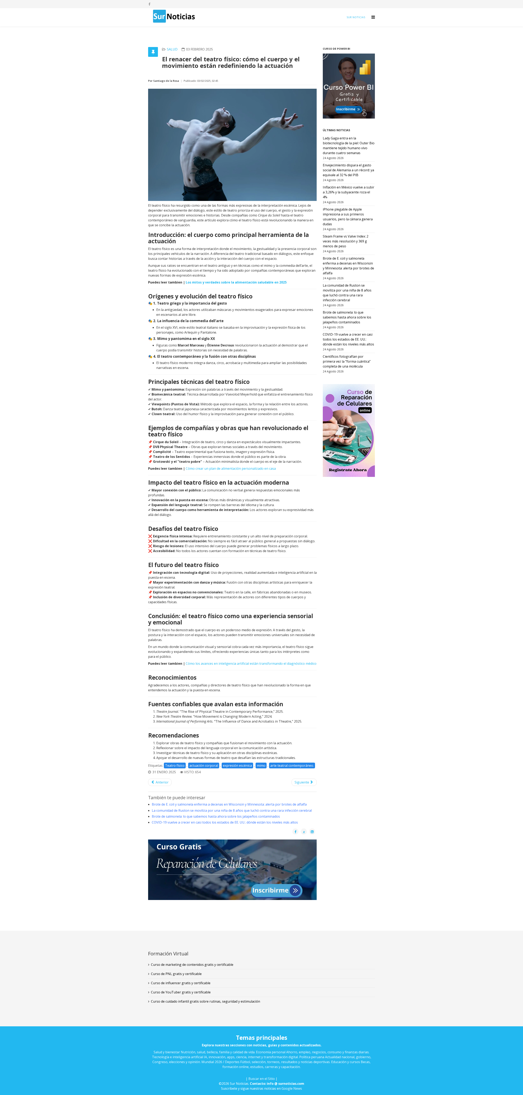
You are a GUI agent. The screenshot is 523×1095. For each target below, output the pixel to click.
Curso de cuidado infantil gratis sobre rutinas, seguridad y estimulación (205, 1001)
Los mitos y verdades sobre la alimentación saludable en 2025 (236, 282)
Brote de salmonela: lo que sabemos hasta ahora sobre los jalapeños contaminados (216, 816)
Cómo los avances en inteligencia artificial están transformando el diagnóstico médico (251, 663)
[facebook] (149, 4)
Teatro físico (174, 765)
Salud (172, 49)
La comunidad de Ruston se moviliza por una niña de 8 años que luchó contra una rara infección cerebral (232, 810)
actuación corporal (203, 765)
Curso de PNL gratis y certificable (176, 974)
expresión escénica (237, 765)
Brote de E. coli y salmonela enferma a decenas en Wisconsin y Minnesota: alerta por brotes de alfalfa (229, 804)
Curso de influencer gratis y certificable (180, 983)
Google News (292, 1088)
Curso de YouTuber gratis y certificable (181, 992)
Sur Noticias (356, 17)
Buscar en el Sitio (261, 1078)
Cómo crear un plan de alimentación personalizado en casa (231, 468)
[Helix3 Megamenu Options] (373, 17)
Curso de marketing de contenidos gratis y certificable (192, 964)
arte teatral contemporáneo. (292, 765)
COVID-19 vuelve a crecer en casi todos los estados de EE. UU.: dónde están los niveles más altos (225, 822)
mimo (261, 765)
